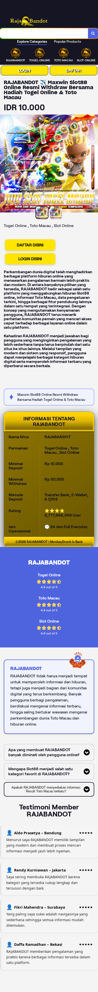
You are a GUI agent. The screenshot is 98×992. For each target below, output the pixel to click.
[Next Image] (94, 164)
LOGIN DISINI (30, 259)
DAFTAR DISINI (30, 245)
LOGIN (24, 70)
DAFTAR (73, 70)
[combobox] (44, 33)
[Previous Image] (4, 164)
